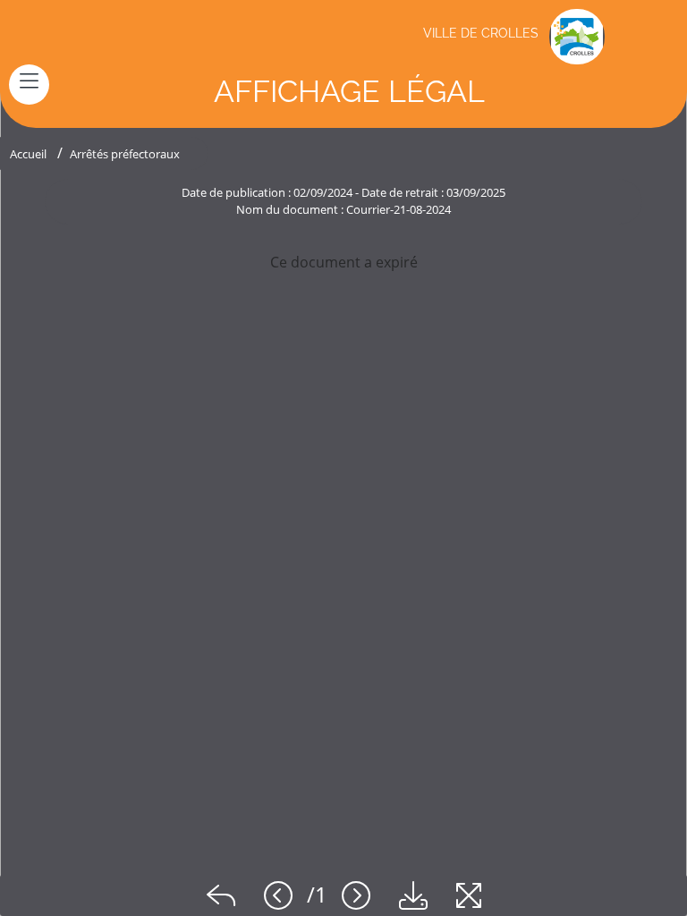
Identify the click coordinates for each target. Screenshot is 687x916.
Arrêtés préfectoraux (125, 154)
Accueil (28, 154)
